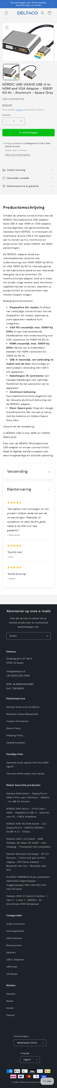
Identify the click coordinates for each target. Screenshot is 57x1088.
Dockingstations (15, 931)
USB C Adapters (15, 959)
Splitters (11, 952)
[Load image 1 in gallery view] (11, 72)
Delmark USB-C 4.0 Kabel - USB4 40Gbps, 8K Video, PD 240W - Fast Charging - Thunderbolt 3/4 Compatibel (28, 842)
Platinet (10, 1015)
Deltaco (22, 1082)
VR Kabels (11, 974)
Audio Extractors (15, 923)
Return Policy (13, 728)
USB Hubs (11, 966)
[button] (6, 12)
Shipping (19, 110)
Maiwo (9, 1001)
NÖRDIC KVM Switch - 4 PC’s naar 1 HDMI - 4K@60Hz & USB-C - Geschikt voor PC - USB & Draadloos (27, 812)
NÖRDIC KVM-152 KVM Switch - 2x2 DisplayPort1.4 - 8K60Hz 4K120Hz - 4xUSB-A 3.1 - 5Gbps (26, 827)
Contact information (17, 721)
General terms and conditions (22, 707)
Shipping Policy (14, 735)
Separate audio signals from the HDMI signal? (27, 764)
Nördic (10, 1008)
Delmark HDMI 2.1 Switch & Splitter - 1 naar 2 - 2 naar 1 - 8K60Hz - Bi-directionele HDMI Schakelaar (27, 900)
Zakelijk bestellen (15, 742)
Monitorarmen (14, 945)
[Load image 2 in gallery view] (28, 72)
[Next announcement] (51, 4)
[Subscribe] (47, 636)
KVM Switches (14, 938)
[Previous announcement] (5, 4)
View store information (17, 154)
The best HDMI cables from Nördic (25, 773)
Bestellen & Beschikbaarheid (22, 714)
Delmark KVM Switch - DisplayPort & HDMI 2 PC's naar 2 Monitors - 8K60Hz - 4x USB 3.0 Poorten (28, 797)
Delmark (10, 993)
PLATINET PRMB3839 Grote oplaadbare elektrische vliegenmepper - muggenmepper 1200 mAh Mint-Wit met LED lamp (28, 883)
